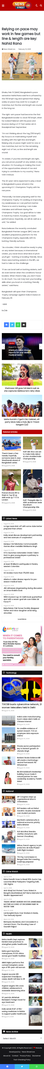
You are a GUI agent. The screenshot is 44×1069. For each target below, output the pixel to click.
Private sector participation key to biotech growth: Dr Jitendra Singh (28, 748)
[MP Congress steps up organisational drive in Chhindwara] (8, 799)
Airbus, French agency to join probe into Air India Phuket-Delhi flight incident (29, 847)
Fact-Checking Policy (22, 1059)
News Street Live (9, 49)
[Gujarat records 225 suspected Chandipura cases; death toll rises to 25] (35, 978)
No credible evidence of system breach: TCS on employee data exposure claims (28, 732)
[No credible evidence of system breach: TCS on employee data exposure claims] (8, 735)
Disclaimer (36, 1056)
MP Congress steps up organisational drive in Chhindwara (26, 799)
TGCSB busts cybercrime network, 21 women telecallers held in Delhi (22, 706)
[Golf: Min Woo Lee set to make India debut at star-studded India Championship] (32, 443)
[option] (22, 346)
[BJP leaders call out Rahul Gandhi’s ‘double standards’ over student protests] (8, 811)
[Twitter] (12, 324)
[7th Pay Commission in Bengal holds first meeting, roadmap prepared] (8, 860)
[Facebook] (6, 324)
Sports (11, 343)
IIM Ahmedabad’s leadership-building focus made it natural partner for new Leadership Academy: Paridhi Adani (29, 777)
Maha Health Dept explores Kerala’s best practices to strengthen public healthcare (14, 941)
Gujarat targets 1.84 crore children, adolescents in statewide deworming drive (13, 988)
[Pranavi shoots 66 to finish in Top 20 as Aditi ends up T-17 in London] (11, 480)
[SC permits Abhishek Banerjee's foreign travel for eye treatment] (35, 1001)
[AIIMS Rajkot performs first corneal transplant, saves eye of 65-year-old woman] (35, 965)
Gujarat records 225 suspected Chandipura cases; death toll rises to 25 (13, 976)
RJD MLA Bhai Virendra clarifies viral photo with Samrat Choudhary (27, 834)
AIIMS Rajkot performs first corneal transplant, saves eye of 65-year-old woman (13, 965)
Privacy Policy (25, 1056)
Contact (15, 1056)
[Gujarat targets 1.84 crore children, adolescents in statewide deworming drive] (35, 989)
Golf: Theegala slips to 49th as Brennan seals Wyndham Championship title (32, 503)
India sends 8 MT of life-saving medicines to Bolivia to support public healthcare (14, 1011)
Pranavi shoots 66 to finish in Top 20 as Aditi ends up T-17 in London (10, 496)
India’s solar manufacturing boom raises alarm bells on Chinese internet (28, 719)
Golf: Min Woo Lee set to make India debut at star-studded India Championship (32, 455)
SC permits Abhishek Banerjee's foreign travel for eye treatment (13, 999)
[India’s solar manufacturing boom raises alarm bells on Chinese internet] (8, 721)
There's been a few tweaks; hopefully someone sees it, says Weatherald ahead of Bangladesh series (11, 458)
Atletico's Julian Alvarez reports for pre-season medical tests (20, 352)
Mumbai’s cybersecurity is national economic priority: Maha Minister (28, 822)
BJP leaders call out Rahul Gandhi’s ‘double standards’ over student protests (29, 810)
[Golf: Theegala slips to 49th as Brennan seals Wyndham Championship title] (32, 483)
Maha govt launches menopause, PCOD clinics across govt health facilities (13, 953)
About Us (6, 1056)
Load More (22, 619)
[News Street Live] (22, 5)
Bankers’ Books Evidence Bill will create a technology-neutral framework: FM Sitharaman (28, 761)
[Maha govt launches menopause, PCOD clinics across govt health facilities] (35, 954)
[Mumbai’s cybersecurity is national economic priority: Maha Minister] (8, 823)
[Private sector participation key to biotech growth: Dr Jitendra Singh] (8, 748)
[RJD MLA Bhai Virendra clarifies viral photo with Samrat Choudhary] (8, 836)
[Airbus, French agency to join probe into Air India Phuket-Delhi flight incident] (8, 848)
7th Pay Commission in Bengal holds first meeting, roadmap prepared (28, 859)
